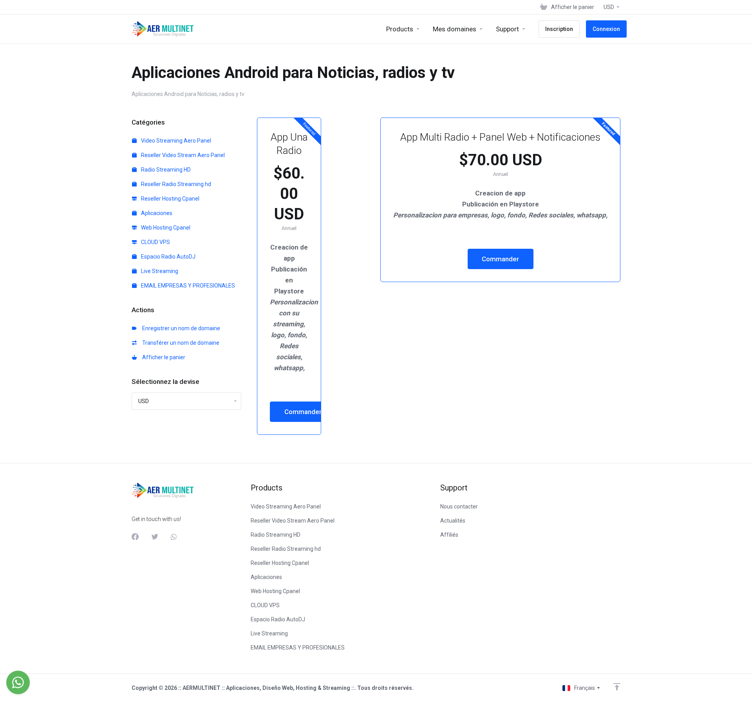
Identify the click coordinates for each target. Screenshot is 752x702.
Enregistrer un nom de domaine (180, 328)
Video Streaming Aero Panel (175, 141)
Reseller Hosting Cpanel (169, 198)
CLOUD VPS (155, 242)
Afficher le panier (162, 357)
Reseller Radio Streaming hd (175, 184)
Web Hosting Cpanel (165, 227)
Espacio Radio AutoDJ (167, 256)
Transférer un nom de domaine (179, 343)
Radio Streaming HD (165, 169)
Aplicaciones (156, 213)
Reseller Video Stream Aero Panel (182, 155)
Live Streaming (159, 271)
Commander (303, 412)
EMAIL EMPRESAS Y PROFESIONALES (187, 285)
